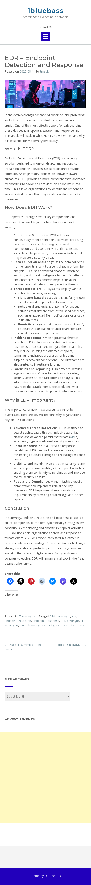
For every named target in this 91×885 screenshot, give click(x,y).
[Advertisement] (45, 777)
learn (23, 625)
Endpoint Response (46, 621)
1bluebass (46, 11)
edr (74, 616)
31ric (53, 616)
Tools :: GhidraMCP (71, 645)
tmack (44, 71)
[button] (45, 36)
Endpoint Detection (18, 621)
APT (73, 437)
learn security (65, 625)
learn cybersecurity (41, 625)
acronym (64, 616)
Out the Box (52, 876)
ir (62, 621)
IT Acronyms (27, 616)
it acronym (71, 621)
